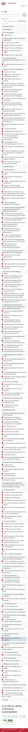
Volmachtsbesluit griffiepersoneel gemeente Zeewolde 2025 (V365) (13, 394)
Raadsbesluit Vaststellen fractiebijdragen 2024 (10, 406)
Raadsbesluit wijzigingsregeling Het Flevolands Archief (13, 364)
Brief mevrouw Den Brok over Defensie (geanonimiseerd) (11, 162)
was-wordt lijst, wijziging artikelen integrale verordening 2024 (12, 328)
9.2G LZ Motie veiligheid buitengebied (14, 612)
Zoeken (3, 11)
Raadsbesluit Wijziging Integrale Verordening (12, 316)
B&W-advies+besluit (10, 455)
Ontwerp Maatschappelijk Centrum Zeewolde (13, 435)
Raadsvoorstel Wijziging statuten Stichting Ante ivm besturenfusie (12, 277)
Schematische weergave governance (14, 452)
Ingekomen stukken (9, 72)
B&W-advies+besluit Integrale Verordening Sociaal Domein (11, 332)
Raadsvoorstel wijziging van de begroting (12, 667)
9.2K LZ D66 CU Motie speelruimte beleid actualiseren (13, 648)
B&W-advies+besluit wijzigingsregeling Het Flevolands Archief (14, 377)
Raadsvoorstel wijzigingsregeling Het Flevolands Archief (13, 360)
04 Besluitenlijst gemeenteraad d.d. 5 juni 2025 (13, 65)
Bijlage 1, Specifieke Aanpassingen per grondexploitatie (14, 182)
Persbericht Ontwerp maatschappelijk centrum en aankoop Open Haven (14, 448)
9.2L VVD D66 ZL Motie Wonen (12, 655)
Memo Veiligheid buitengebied (13, 554)
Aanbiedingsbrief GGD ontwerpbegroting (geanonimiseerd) (12, 143)
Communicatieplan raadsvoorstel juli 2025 (13, 444)
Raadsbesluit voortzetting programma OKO (14, 260)
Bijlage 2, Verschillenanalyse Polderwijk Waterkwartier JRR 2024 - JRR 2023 (13, 187)
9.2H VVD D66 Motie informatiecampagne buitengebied (12, 620)
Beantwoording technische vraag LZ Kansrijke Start (13, 267)
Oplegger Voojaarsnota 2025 (12, 529)
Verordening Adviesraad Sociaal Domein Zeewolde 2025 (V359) (12, 346)
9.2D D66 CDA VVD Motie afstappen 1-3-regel (14, 590)
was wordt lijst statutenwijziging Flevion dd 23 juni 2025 (12, 290)
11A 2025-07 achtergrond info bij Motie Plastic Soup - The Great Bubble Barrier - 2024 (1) (12, 694)
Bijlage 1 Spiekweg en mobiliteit (13, 45)
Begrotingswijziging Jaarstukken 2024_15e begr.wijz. (12, 517)
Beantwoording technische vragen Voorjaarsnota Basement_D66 (13, 541)
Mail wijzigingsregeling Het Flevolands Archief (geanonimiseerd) (14, 373)
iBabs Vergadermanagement (10, 729)
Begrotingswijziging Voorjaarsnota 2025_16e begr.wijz (13, 546)
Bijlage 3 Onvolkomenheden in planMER (12, 51)
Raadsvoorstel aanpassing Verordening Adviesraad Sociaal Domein (13, 341)
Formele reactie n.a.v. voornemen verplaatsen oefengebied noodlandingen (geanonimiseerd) (13, 85)
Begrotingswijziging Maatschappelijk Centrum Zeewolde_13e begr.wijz (13, 458)
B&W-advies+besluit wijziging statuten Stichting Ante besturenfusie (14, 301)
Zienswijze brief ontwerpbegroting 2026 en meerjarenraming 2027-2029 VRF (13, 240)
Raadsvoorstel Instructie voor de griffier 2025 (12, 385)
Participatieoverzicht (10, 426)
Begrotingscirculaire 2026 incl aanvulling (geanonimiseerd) (11, 75)
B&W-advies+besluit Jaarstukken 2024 (15, 500)
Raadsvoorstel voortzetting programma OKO (11, 256)
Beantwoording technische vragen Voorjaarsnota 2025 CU (13, 537)
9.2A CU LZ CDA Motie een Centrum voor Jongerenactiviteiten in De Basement (13, 562)
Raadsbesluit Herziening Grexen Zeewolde (12, 177)
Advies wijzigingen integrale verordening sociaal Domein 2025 (11, 321)
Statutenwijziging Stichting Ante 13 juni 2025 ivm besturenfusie (13, 285)
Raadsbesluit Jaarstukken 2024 (13, 495)
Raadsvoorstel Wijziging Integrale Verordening (12, 312)
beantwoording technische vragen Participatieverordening (13, 479)
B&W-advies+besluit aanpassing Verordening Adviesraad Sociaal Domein (13, 350)
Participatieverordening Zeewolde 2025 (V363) (13, 470)
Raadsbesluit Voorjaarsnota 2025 (13, 526)
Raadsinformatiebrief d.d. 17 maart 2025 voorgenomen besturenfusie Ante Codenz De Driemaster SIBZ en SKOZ (13, 295)
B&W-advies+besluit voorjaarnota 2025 (12, 532)
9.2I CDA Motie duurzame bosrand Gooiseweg (13, 629)
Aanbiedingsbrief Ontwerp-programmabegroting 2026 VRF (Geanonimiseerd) (11, 230)
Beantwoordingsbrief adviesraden (14, 324)
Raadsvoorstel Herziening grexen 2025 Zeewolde (14, 173)
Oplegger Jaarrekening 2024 (12, 497)
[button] (24, 14)
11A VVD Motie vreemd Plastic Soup (14, 690)
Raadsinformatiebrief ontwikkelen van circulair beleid (14, 99)
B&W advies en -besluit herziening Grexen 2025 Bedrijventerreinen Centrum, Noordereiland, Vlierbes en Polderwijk (14, 193)
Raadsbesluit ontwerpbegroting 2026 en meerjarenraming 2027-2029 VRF (13, 219)
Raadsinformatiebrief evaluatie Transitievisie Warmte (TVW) (12, 90)
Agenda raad (8, 35)
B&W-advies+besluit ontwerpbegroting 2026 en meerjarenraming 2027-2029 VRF (11, 245)
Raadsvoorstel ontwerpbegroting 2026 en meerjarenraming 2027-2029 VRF (13, 214)
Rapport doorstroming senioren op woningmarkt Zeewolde (13, 158)
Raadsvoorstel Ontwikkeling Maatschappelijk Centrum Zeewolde (12, 418)
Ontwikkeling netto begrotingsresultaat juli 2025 (10, 680)
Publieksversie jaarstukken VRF (13, 131)
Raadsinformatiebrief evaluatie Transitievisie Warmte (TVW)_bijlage (12, 95)
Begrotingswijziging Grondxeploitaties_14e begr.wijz (11, 203)
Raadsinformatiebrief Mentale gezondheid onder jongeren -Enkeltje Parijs (12, 104)
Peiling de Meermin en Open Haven (14, 429)
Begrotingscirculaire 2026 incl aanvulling (11, 80)
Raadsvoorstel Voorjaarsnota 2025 (14, 524)
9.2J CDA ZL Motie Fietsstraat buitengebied (11, 639)
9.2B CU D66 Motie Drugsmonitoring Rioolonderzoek (13, 571)
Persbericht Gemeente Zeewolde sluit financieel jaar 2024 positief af (14, 512)
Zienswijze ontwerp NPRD (11, 42)
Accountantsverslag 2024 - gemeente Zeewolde (13, 504)
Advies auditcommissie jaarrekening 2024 (13, 508)
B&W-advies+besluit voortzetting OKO (15, 264)
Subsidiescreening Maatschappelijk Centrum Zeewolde (13, 439)
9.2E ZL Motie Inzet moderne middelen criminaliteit (14, 599)
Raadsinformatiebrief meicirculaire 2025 (13, 125)
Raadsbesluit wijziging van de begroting (11, 672)
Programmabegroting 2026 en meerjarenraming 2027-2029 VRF (12, 236)
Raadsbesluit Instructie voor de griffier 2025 (12, 389)
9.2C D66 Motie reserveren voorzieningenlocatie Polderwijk (11, 581)
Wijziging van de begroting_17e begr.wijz (12, 676)
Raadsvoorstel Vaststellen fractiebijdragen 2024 (10, 401)
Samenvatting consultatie (11, 431)
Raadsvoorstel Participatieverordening (8, 465)
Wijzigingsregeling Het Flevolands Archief (12, 368)
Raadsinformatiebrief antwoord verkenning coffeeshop (12, 110)
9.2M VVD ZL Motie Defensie (12, 661)
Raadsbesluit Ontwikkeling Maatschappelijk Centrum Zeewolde (12, 423)
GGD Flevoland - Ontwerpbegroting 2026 (13, 147)
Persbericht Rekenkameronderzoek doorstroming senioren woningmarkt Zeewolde (13, 152)
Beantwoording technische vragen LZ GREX (13, 199)
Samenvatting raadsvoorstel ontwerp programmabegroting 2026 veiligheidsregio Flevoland (13, 224)
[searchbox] (11, 14)
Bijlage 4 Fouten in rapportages (13, 55)
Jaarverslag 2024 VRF (10, 129)
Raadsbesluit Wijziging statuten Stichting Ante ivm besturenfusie (12, 281)
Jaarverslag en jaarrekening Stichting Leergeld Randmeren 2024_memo (13, 114)
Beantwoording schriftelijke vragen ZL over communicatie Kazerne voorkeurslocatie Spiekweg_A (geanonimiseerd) (14, 136)
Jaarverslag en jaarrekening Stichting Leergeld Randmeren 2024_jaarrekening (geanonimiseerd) (13, 120)
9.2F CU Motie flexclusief (11, 606)
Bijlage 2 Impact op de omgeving (13, 48)
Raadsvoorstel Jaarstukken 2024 (13, 492)
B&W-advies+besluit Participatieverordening (9, 474)
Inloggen (22, 729)
